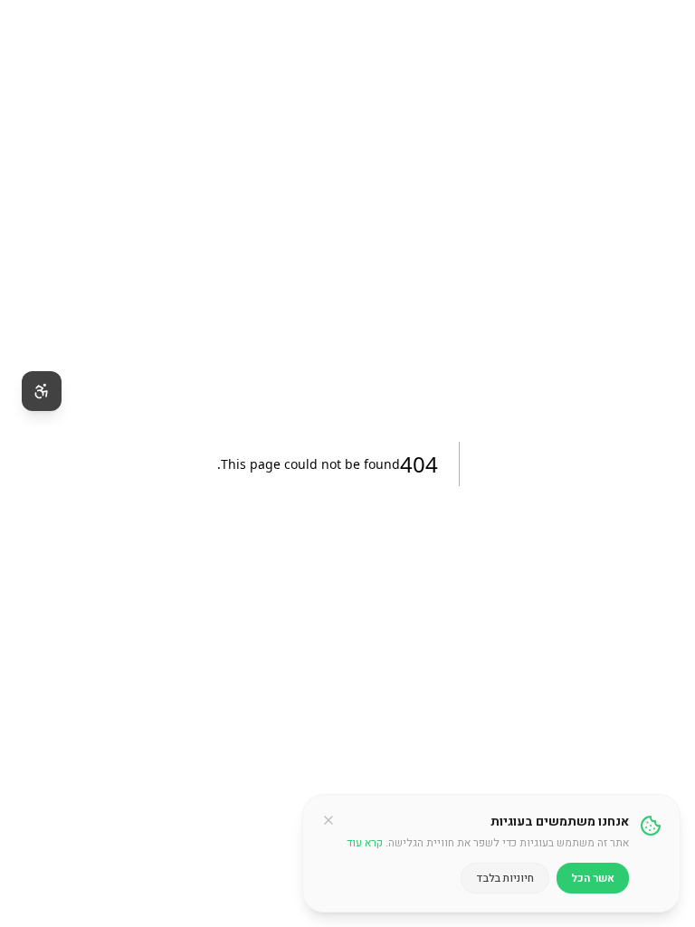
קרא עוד (365, 843)
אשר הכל (592, 878)
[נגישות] (42, 391)
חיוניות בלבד (505, 878)
